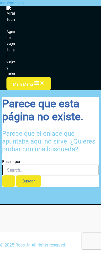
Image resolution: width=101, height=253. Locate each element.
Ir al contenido (12, 3)
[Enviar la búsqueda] (8, 181)
